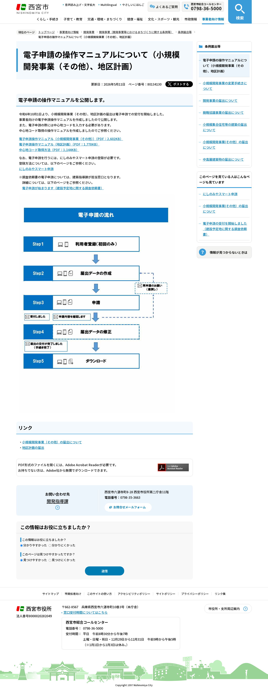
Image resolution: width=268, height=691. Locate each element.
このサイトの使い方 (99, 594)
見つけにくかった (63, 560)
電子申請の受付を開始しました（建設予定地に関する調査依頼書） (225, 229)
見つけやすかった (35, 560)
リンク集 (220, 594)
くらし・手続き (47, 19)
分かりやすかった (35, 545)
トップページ (46, 32)
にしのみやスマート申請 (36, 168)
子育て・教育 (73, 19)
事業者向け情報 (213, 19)
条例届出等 (185, 32)
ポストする (181, 84)
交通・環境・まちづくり (105, 19)
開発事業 (88, 32)
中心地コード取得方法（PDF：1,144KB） (49, 149)
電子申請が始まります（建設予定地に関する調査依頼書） (63, 188)
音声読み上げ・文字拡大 (80, 5)
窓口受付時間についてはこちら (86, 612)
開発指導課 (57, 501)
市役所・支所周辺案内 (224, 608)
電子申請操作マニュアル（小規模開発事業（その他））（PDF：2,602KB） (71, 138)
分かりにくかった (63, 545)
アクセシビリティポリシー (134, 594)
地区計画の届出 (33, 447)
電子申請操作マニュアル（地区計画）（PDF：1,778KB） (59, 144)
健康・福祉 (135, 19)
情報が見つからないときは (228, 252)
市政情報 (190, 19)
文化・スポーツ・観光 (163, 19)
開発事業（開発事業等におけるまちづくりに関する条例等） (136, 32)
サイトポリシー (165, 594)
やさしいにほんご (133, 5)
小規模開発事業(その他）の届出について (225, 208)
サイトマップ (50, 594)
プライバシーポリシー (195, 594)
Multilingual (109, 5)
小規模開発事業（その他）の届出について (52, 442)
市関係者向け (73, 594)
